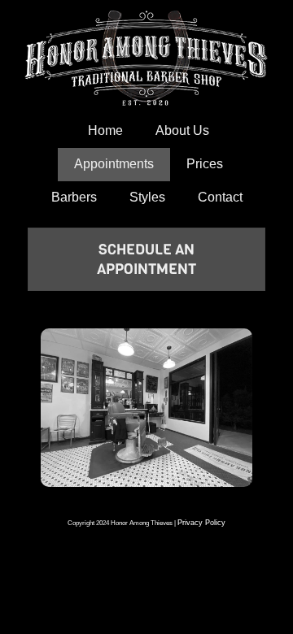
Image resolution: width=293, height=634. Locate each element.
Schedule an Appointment (146, 259)
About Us (182, 130)
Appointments (114, 164)
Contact (220, 197)
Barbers (74, 197)
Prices (204, 164)
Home (105, 130)
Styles (147, 197)
